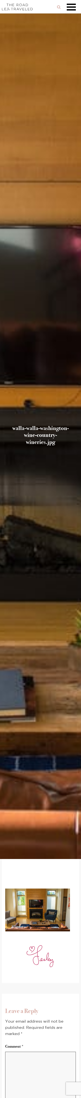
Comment (14, 1046)
